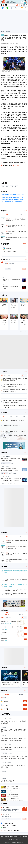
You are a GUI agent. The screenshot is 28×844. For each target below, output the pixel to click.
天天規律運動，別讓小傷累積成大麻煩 (23, 321)
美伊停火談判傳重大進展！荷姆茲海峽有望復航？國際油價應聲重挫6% (13, 321)
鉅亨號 (11, 836)
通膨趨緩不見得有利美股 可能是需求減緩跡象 (12, 199)
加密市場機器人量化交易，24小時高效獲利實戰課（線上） (16, 238)
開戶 (25, 622)
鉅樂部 (15, 836)
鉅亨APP (7, 836)
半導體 (6, 709)
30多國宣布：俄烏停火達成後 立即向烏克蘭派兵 (23, 304)
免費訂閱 (24, 819)
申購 (25, 628)
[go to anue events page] (22, 5)
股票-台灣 (7, 629)
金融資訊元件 (11, 839)
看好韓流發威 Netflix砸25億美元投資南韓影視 (12, 287)
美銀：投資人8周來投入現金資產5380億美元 (12, 197)
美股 (3, 31)
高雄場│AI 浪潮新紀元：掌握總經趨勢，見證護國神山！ (16, 219)
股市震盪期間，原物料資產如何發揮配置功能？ (4, 304)
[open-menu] (1, 5)
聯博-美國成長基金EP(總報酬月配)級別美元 (11, 621)
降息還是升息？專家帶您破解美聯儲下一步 (14, 163)
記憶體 (6, 701)
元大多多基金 (4, 638)
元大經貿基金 (4, 632)
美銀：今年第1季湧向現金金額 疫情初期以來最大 (13, 195)
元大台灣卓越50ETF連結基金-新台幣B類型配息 (12, 627)
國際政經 (7, 476)
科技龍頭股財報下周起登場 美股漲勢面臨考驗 (12, 202)
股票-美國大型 (8, 623)
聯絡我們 (18, 839)
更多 (25, 375)
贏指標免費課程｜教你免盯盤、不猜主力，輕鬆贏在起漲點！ (16, 226)
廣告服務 (25, 836)
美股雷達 (8, 31)
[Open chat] (25, 8)
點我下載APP (16, 165)
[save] (20, 8)
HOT (7, 219)
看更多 (25, 210)
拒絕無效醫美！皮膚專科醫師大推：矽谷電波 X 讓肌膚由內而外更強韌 (4, 321)
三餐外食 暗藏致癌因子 (13, 304)
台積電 (6, 705)
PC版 (2, 836)
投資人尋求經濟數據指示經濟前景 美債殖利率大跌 (11, 280)
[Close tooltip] (24, 11)
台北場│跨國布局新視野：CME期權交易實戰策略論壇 (16, 232)
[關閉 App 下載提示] (1, 2)
